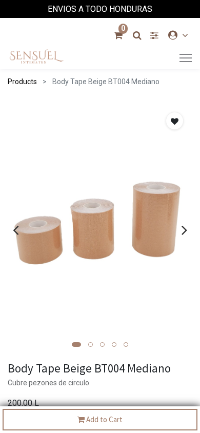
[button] (76, 344)
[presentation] (16, 229)
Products (22, 81)
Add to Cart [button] (104, 419)
